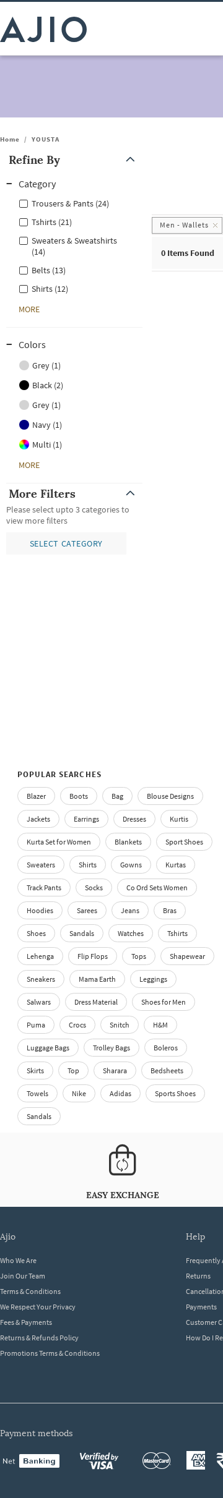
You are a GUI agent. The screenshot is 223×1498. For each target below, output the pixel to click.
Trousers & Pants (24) (70, 203)
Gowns (131, 864)
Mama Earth (97, 979)
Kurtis (179, 818)
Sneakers (41, 979)
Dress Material (96, 1001)
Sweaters (41, 864)
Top (73, 1070)
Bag (117, 796)
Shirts (88, 864)
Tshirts (177, 933)
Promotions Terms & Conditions (50, 1353)
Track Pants (44, 887)
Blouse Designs (170, 796)
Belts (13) (49, 270)
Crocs (77, 1024)
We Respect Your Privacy (38, 1306)
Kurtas (175, 864)
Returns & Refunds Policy (39, 1337)
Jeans (130, 910)
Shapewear (187, 956)
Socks (94, 887)
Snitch (119, 1024)
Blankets (128, 841)
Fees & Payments (26, 1322)
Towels (37, 1093)
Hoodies (40, 910)
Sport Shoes (184, 841)
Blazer (36, 796)
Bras (170, 910)
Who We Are (18, 1260)
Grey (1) (46, 365)
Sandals (81, 933)
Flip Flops (92, 956)
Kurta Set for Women (59, 841)
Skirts (35, 1070)
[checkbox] (74, 203)
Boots (78, 796)
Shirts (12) (50, 288)
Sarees (87, 910)
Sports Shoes (175, 1093)
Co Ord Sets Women (157, 887)
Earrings (86, 818)
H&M (160, 1024)
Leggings (153, 979)
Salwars (39, 1001)
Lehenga (40, 956)
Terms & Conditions (30, 1291)
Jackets (38, 818)
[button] (74, 160)
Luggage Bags (48, 1047)
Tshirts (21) (52, 222)
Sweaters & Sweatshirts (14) (74, 246)
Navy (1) (47, 424)
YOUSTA (45, 139)
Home (10, 139)
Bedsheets (167, 1070)
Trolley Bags (111, 1047)
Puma (36, 1024)
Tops (138, 956)
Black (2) (47, 385)
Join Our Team (22, 1275)
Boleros (166, 1047)
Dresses (134, 818)
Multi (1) (47, 444)
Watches (131, 933)
